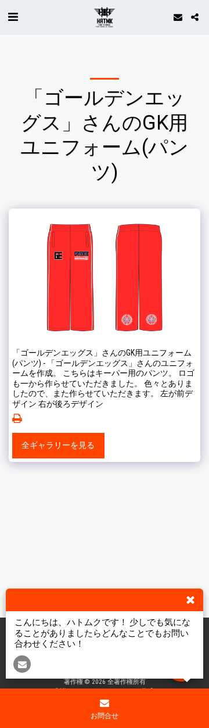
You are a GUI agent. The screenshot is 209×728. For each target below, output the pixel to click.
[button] (13, 17)
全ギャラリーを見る (58, 445)
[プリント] (17, 418)
